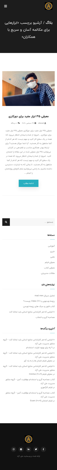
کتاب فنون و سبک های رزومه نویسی (39, 306)
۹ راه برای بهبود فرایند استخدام (39, 347)
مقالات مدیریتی (48, 273)
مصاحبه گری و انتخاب (45, 317)
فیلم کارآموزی (46, 387)
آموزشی (51, 246)
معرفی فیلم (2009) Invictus (40, 374)
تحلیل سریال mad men (45, 295)
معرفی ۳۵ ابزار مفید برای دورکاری (29, 116)
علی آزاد (20, 456)
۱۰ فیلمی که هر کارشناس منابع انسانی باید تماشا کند (32, 312)
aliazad (41, 123)
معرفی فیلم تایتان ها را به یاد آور (38, 361)
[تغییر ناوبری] (5, 6)
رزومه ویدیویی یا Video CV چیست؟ (39, 301)
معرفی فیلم (50, 262)
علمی (52, 257)
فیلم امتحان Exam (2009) (41, 400)
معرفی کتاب (49, 268)
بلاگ (49, 22)
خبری (52, 251)
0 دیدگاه (14, 123)
